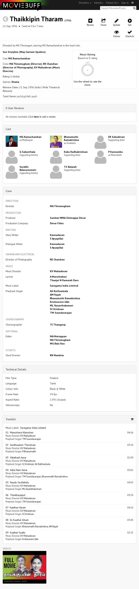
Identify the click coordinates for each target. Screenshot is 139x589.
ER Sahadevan (116, 137)
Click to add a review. (42, 116)
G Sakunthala (27, 151)
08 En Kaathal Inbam (17, 520)
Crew (9, 191)
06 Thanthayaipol (15, 495)
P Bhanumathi (29, 451)
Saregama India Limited (64, 285)
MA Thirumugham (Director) (25, 63)
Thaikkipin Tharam (36, 19)
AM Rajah (55, 294)
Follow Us (111, 2)
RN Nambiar (57, 355)
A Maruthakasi (58, 276)
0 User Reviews (15, 108)
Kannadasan (57, 235)
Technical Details (16, 369)
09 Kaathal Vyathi (15, 532)
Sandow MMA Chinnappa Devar (68, 217)
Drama (15, 81)
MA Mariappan (58, 336)
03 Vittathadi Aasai (16, 457)
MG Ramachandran (19, 58)
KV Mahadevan (58, 271)
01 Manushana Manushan (19, 432)
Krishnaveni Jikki (59, 302)
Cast (8, 129)
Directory (84, 2)
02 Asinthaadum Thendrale (21, 445)
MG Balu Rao (57, 343)
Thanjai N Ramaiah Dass (64, 280)
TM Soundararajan (61, 312)
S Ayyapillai (56, 238)
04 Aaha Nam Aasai (16, 470)
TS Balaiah (70, 166)
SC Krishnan (57, 309)
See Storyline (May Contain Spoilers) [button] (24, 52)
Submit (97, 2)
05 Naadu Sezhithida (17, 482)
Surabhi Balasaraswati (28, 168)
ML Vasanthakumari (61, 305)
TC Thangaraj (58, 324)
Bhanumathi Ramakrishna (71, 138)
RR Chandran (57, 259)
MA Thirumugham (60, 206)
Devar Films (57, 223)
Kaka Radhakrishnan (76, 151)
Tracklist (11, 419)
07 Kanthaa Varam (16, 507)
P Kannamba (115, 151)
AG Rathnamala (59, 291)
